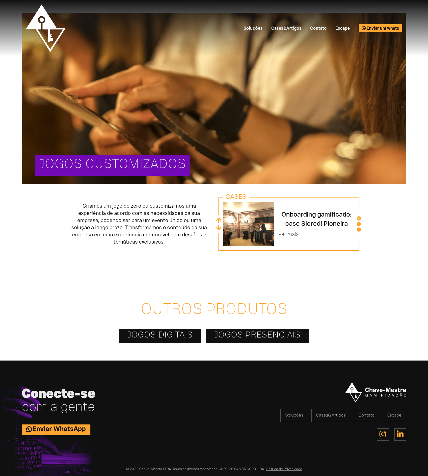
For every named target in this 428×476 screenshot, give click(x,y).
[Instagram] (383, 434)
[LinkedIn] (400, 434)
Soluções (253, 28)
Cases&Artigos (286, 28)
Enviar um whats (382, 28)
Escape (342, 28)
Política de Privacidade (284, 469)
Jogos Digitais (160, 335)
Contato (318, 28)
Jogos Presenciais (257, 335)
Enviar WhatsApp (59, 429)
